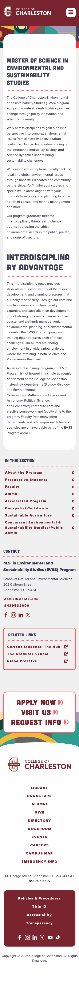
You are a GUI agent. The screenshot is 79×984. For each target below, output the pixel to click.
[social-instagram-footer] (27, 938)
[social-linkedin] (21, 616)
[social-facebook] (5, 616)
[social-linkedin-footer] (34, 938)
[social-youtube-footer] (50, 938)
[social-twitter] (28, 616)
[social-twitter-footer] (42, 938)
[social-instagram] (13, 616)
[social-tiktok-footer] (57, 938)
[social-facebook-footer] (19, 938)
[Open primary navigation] (71, 12)
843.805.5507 (39, 880)
